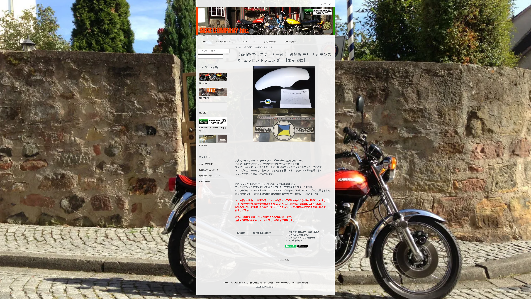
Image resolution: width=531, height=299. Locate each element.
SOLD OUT (284, 259)
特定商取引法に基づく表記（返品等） (305, 232)
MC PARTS (248, 47)
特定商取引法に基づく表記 (261, 282)
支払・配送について (224, 41)
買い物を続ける (295, 240)
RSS (201, 181)
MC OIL (202, 113)
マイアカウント (327, 4)
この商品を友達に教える (299, 235)
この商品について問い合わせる (302, 237)
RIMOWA (203, 145)
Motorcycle (204, 83)
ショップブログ (248, 41)
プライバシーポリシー (285, 282)
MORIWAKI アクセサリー (264, 47)
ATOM (207, 181)
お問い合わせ (270, 41)
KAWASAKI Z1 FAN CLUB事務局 (213, 129)
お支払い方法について (208, 170)
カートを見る (290, 41)
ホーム (204, 41)
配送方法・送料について (209, 175)
